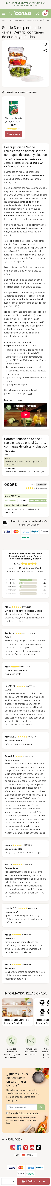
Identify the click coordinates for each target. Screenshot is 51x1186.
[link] (36, 488)
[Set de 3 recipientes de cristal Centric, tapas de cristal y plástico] (25, 63)
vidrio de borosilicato (29, 172)
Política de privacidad (28, 1113)
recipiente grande (31, 258)
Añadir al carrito (13, 134)
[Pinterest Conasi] (25, 1147)
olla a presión (20, 270)
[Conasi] (22, 13)
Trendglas (41, 484)
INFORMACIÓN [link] (13, 1139)
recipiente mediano (17, 254)
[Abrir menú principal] (3, 13)
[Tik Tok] (38, 1147)
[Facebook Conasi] (19, 1147)
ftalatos (12, 166)
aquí (30, 393)
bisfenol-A (36, 163)
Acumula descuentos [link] (37, 500)
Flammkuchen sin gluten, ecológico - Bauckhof (13, 120)
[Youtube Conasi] (32, 1147)
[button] (10, 13)
